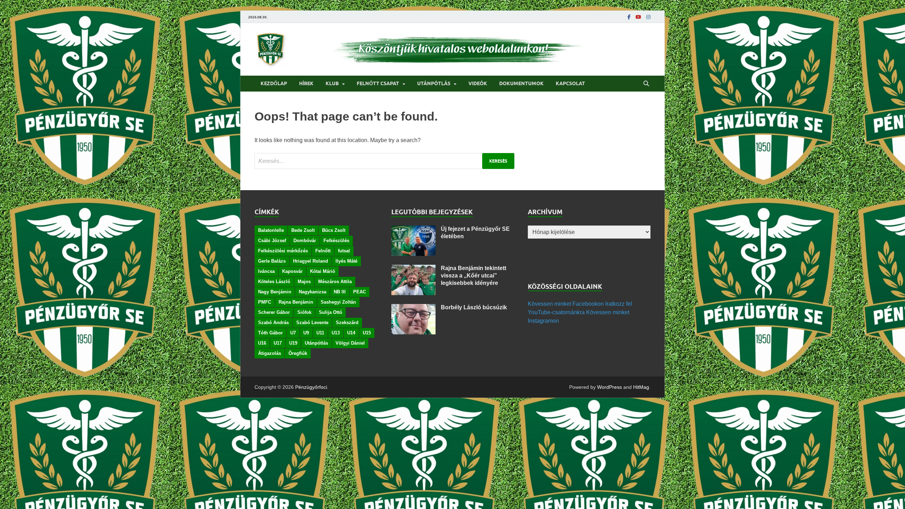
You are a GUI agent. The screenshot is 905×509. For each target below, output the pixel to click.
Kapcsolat (570, 83)
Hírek (306, 83)
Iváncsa (266, 271)
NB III (340, 291)
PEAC (359, 291)
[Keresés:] (384, 161)
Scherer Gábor (274, 312)
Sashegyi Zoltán (338, 302)
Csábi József (272, 240)
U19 (293, 343)
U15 (367, 332)
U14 (351, 332)
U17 (278, 343)
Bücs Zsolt (333, 230)
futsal (344, 250)
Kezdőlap (274, 83)
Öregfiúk (297, 353)
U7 (293, 332)
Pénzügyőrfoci (311, 387)
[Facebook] (629, 17)
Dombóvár (304, 240)
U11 (320, 332)
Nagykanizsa (312, 291)
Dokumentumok (521, 83)
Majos (304, 281)
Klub (332, 83)
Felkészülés (336, 240)
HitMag (641, 387)
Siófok (304, 312)
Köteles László (274, 281)
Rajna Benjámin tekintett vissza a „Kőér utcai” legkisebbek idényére (473, 275)
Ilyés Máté (346, 261)
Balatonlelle (271, 230)
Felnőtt (323, 250)
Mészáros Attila (335, 281)
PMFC (264, 302)
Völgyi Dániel (350, 343)
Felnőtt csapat (378, 83)
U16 (262, 343)
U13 (336, 332)
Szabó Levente (312, 322)
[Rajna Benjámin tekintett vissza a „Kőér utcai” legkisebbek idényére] (413, 269)
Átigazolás (269, 353)
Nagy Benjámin (274, 291)
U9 (306, 332)
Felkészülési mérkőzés (283, 250)
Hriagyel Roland (310, 261)
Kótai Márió (322, 271)
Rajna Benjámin (296, 302)
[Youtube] (638, 17)
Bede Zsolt (303, 230)
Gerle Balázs (272, 261)
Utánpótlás (433, 83)
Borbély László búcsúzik (474, 307)
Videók (477, 83)
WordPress (609, 387)
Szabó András (273, 322)
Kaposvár (292, 271)
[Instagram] (648, 17)
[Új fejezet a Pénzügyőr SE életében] (413, 230)
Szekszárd (347, 322)
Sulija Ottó (330, 312)
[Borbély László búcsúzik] (413, 308)
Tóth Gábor (270, 332)
